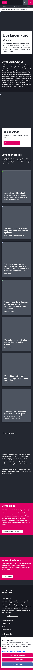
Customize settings (17, 664)
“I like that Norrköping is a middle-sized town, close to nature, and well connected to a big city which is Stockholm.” (16, 267)
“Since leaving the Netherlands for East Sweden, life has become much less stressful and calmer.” (16, 305)
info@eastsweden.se (12, 616)
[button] (25, 2)
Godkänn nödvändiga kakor (17, 655)
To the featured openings (12, 143)
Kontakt (4, 626)
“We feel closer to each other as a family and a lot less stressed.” (15, 342)
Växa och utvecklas (11, 9)
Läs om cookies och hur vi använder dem (13, 651)
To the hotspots (7, 576)
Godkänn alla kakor (17, 659)
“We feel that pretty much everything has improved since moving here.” (16, 378)
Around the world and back (14, 193)
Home (3, 9)
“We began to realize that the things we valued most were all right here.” (16, 231)
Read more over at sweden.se (11, 531)
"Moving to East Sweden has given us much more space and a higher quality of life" (16, 414)
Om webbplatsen (6, 629)
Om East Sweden (6, 623)
